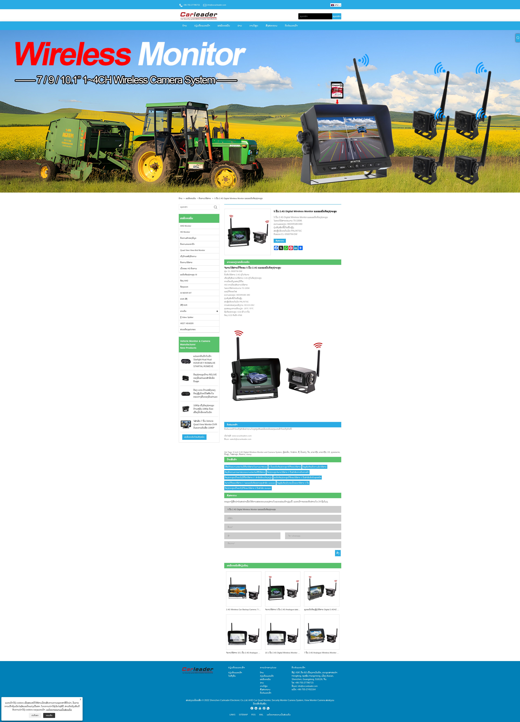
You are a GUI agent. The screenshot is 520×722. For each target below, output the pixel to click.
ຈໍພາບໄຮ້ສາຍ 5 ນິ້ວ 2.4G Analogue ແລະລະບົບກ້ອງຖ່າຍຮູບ (283, 609)
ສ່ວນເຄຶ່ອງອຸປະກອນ (188, 329)
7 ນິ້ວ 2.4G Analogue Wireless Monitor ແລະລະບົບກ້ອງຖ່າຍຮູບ (322, 653)
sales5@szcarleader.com (240, 439)
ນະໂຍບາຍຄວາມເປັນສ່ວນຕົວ (59, 710)
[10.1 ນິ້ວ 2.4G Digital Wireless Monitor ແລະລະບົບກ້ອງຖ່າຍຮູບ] (282, 631)
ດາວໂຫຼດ (253, 25)
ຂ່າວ (240, 25)
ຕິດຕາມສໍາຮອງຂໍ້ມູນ (188, 238)
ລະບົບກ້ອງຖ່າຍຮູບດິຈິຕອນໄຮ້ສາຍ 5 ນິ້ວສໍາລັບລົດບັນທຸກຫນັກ (297, 477)
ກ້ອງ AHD (184, 281)
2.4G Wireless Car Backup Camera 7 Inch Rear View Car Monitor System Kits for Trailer (244, 609)
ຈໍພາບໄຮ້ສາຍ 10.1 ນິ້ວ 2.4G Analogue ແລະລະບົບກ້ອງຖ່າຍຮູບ (244, 653)
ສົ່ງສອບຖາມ (271, 25)
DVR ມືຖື (183, 299)
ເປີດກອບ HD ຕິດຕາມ (188, 268)
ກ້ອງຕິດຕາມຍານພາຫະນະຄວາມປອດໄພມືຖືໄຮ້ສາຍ (245, 472)
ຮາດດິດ (183, 311)
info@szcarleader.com (216, 5)
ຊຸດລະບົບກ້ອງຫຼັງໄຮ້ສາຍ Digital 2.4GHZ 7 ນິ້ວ (322, 609)
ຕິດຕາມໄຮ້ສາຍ (205, 198)
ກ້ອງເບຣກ (184, 287)
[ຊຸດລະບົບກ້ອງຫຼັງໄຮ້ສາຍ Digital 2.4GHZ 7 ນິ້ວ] (321, 587)
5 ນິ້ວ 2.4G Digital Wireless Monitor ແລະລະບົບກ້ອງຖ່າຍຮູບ (238, 198)
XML (261, 714)
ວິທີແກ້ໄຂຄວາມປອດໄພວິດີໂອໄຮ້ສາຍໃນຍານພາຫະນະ (246, 467)
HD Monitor (185, 232)
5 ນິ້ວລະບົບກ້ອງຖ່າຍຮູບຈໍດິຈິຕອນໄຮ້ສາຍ (285, 467)
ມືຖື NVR (183, 305)
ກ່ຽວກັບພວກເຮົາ (202, 25)
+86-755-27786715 (191, 5)
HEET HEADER (187, 323)
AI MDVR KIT (186, 293)
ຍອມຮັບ (49, 715)
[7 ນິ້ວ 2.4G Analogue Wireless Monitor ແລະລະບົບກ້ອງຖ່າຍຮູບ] (321, 631)
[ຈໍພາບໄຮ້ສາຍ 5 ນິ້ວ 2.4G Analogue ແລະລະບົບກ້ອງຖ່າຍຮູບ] (282, 587)
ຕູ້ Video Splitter (186, 317)
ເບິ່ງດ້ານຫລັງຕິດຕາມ (188, 256)
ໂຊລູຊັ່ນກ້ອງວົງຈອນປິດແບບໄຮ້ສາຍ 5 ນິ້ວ (293, 483)
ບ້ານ (185, 25)
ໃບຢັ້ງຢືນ (232, 676)
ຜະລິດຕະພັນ (224, 25)
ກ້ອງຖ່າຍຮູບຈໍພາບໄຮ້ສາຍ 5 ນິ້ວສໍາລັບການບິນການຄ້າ (288, 472)
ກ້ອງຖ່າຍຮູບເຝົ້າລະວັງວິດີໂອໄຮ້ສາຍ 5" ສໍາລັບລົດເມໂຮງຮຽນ (248, 477)
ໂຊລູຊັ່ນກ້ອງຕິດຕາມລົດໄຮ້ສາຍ (315, 467)
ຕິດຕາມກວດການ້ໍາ (187, 244)
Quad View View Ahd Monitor (192, 250)
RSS (253, 714)
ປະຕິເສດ (35, 715)
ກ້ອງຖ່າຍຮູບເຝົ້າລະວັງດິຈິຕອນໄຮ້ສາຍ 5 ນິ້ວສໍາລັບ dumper (248, 488)
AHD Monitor (185, 226)
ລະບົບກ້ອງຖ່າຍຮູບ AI (188, 275)
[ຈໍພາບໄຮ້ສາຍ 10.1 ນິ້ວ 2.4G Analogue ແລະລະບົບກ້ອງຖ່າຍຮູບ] (243, 631)
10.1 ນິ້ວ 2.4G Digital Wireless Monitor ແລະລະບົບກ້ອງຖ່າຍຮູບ (283, 653)
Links (232, 714)
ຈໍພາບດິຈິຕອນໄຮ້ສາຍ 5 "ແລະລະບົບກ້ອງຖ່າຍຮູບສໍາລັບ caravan (250, 483)
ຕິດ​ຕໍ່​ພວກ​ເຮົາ (291, 25)
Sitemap (243, 714)
